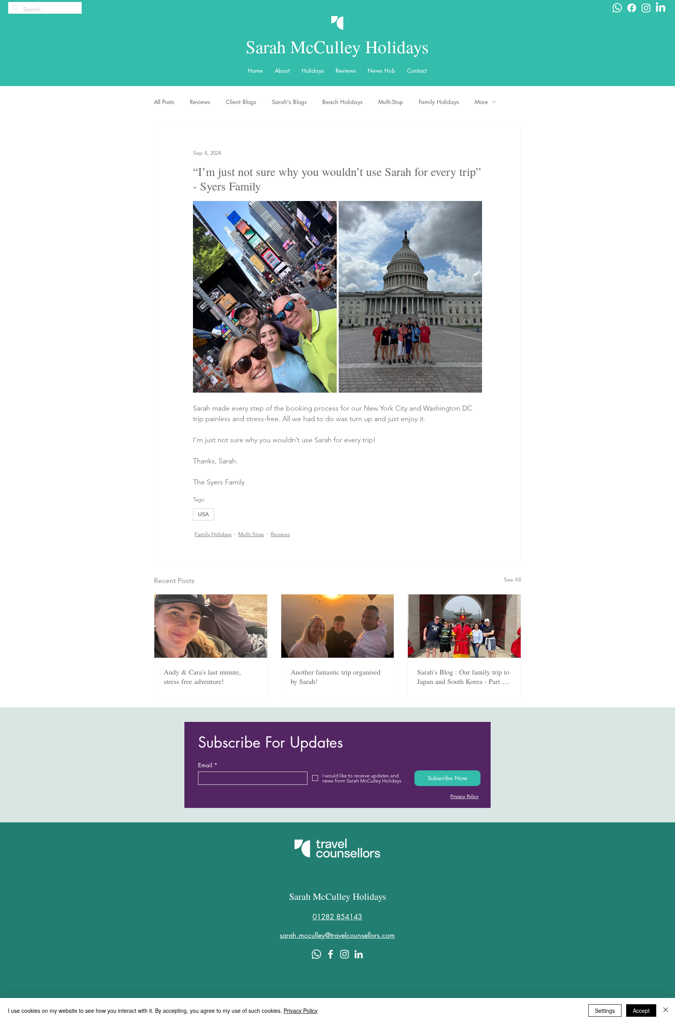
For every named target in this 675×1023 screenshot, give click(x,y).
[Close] (665, 1010)
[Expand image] (265, 297)
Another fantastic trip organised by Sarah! (335, 676)
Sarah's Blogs (289, 102)
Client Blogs (241, 102)
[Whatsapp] (617, 8)
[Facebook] (632, 8)
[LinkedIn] (660, 8)
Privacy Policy (301, 1010)
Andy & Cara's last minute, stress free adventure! (202, 676)
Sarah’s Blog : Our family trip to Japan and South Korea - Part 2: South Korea (463, 676)
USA (203, 514)
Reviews (200, 102)
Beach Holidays (342, 102)
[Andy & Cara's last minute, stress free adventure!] (210, 626)
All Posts (164, 102)
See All (512, 579)
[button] (282, 71)
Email (205, 765)
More (481, 102)
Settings (605, 1010)
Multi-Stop (390, 102)
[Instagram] (646, 8)
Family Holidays (439, 102)
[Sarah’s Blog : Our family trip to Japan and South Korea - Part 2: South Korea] (464, 626)
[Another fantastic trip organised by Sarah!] (337, 626)
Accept (641, 1010)
